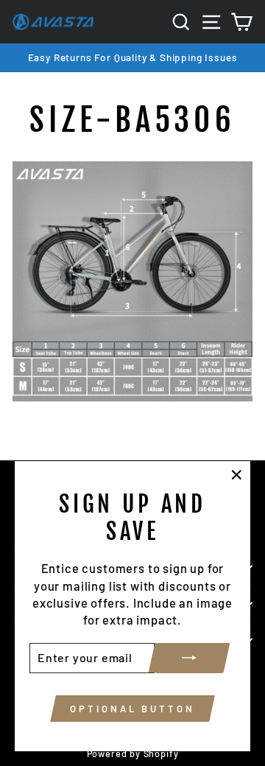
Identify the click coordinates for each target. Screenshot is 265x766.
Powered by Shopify (133, 753)
